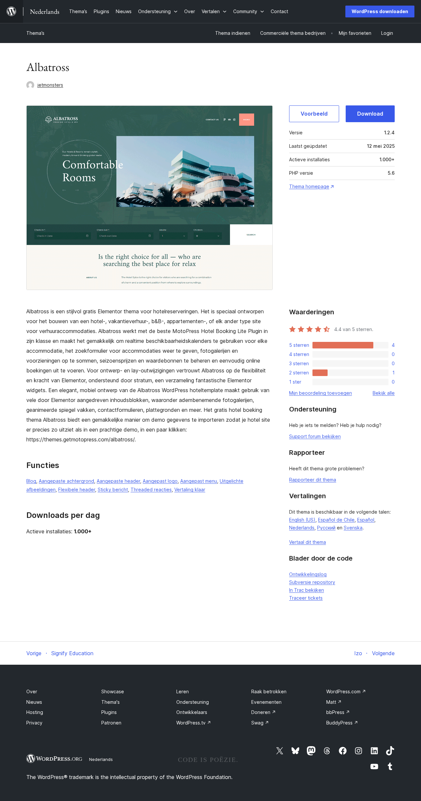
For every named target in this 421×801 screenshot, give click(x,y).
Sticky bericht (113, 489)
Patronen (111, 722)
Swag (260, 722)
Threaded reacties (151, 489)
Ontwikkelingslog (308, 574)
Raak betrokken (268, 691)
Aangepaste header (118, 481)
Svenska (353, 527)
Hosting (34, 712)
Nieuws (34, 702)
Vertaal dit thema (307, 542)
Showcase (112, 691)
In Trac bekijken (306, 590)
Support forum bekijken (315, 436)
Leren (182, 691)
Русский (326, 527)
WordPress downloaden (380, 11)
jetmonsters (50, 85)
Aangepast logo (160, 481)
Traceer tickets (306, 598)
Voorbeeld (314, 113)
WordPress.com (346, 691)
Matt (334, 702)
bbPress (338, 712)
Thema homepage (309, 186)
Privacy (34, 722)
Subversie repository (312, 582)
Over (31, 691)
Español (365, 520)
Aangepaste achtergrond (66, 481)
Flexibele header (76, 489)
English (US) (302, 520)
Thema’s (35, 33)
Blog (31, 481)
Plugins (109, 712)
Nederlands (301, 527)
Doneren (263, 712)
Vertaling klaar (189, 489)
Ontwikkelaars (191, 712)
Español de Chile (336, 520)
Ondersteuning (192, 702)
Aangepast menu (198, 481)
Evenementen (266, 702)
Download (370, 113)
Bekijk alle (384, 393)
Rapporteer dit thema (312, 479)
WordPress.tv (193, 722)
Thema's (110, 702)
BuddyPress (342, 722)
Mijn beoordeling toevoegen (320, 393)
